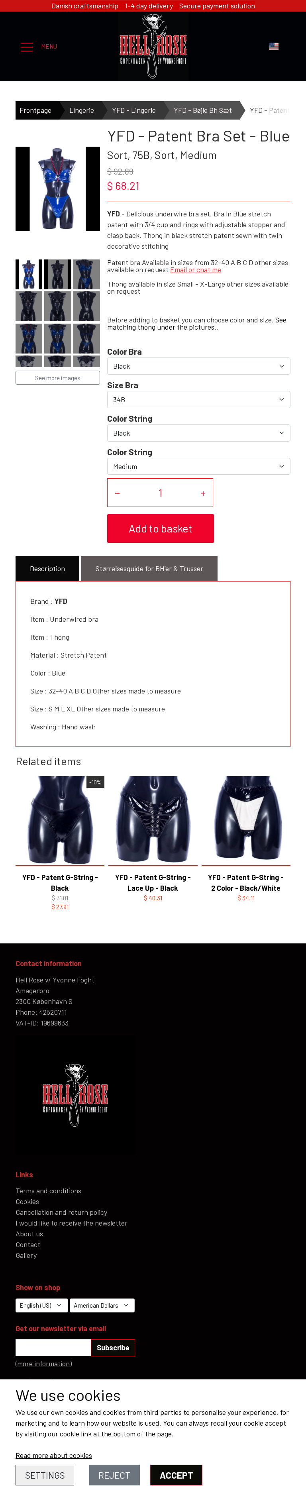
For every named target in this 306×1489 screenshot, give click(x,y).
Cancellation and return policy (61, 1212)
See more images (57, 377)
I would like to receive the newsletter (72, 1222)
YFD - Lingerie (134, 110)
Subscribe (113, 1347)
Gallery (26, 1255)
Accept (176, 1475)
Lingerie (81, 110)
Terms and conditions (48, 1190)
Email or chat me (195, 269)
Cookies (27, 1201)
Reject (114, 1475)
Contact (28, 1244)
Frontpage (35, 110)
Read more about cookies (54, 1455)
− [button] (117, 492)
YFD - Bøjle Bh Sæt (203, 110)
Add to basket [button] (160, 528)
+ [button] (203, 492)
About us (29, 1233)
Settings (45, 1475)
